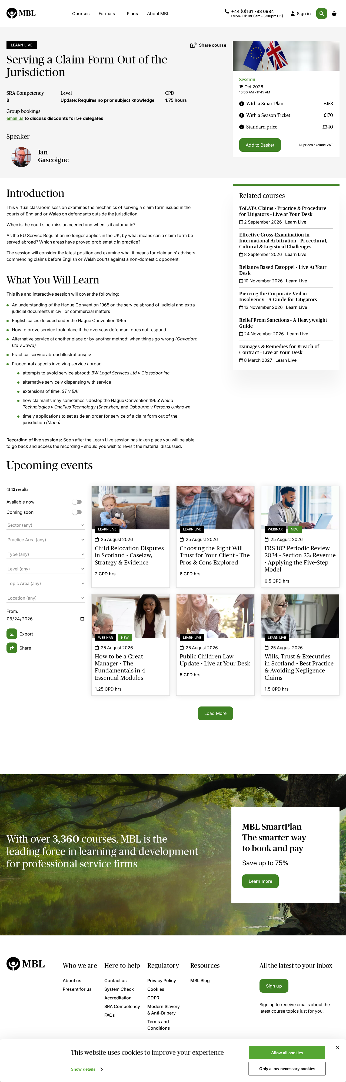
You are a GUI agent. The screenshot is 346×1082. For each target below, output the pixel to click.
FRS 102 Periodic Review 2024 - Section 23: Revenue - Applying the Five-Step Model (300, 499)
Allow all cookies (287, 1052)
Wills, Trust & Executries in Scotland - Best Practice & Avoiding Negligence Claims (300, 607)
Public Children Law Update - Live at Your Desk (215, 604)
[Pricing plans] (241, 103)
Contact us (115, 980)
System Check (119, 989)
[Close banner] (338, 1048)
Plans (132, 13)
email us (15, 118)
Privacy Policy (161, 980)
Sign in (304, 13)
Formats (107, 13)
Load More (215, 713)
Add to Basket (260, 145)
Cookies (155, 989)
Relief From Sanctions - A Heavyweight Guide (283, 323)
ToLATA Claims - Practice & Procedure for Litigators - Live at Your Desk (282, 211)
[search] (321, 13)
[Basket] (334, 13)
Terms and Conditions (158, 1025)
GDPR (153, 997)
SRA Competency (25, 93)
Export (26, 634)
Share (25, 648)
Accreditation (118, 997)
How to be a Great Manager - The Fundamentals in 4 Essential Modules (130, 604)
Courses (81, 13)
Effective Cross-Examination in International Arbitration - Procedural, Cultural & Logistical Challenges (283, 240)
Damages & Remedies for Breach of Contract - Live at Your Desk (279, 349)
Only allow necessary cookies (287, 1068)
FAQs (109, 1015)
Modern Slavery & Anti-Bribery (163, 1010)
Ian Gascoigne (53, 156)
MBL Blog (200, 980)
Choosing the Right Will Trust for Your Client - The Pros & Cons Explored (215, 496)
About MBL (158, 13)
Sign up (274, 986)
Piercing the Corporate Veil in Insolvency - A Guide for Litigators (278, 296)
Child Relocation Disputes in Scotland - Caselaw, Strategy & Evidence (130, 496)
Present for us (77, 989)
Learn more (260, 881)
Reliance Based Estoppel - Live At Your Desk (283, 270)
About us (72, 980)
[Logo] (21, 13)
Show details (83, 1069)
